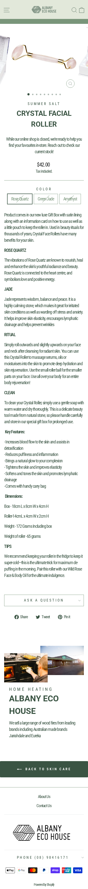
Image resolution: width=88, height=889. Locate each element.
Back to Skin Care (47, 769)
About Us (44, 796)
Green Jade (46, 198)
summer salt (44, 104)
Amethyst (70, 198)
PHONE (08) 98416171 (43, 857)
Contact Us (43, 805)
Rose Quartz (20, 198)
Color (44, 189)
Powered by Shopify (44, 885)
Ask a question (44, 600)
